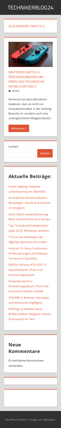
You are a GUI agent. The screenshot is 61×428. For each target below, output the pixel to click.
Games (15, 90)
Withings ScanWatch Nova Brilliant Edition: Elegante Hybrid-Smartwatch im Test (29, 314)
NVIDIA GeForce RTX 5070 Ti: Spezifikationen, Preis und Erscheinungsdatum (27, 270)
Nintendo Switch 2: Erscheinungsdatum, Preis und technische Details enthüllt (26, 79)
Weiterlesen (18, 128)
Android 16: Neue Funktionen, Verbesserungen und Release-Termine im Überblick (28, 253)
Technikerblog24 (31, 7)
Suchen (13, 146)
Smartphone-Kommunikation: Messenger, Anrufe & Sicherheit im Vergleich (29, 203)
